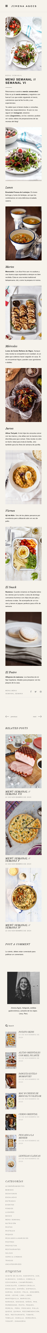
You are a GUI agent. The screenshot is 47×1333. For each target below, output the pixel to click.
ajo (37, 1276)
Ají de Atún (10, 515)
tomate (30, 1315)
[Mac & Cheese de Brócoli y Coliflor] (10, 1101)
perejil (9, 1308)
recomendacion (30, 1311)
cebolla (30, 1279)
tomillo (9, 1318)
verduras (30, 1318)
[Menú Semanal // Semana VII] (23, 761)
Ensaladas (11, 1197)
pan (35, 1302)
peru (17, 1308)
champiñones (26, 1282)
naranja (9, 1302)
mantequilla (12, 1298)
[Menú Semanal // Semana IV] (23, 895)
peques (30, 1305)
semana (19, 693)
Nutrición (10, 1223)
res (7, 1315)
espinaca (31, 1289)
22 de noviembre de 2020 (18, 797)
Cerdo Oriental (28, 1114)
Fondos (9, 1208)
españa (21, 1289)
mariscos (25, 1298)
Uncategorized (13, 1264)
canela (21, 1279)
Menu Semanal (13, 75)
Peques (9, 1234)
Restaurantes (13, 1249)
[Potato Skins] (10, 1040)
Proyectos (11, 1246)
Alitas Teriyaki (11, 433)
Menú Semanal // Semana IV (17, 926)
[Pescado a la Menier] (10, 1143)
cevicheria (11, 1282)
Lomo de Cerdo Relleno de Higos (19, 351)
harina (9, 1292)
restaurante (18, 1315)
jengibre (34, 1292)
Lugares (9, 1212)
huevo (17, 1292)
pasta (22, 1305)
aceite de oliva (13, 1276)
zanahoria (20, 1321)
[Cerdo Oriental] (10, 1122)
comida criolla (26, 1285)
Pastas (9, 1227)
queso (8, 1311)
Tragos (9, 1260)
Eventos (9, 1205)
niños (29, 1302)
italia (25, 1292)
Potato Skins (26, 1032)
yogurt (9, 1321)
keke (7, 1295)
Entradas (10, 1201)
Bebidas (9, 1190)
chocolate (11, 1285)
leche (15, 1295)
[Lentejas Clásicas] (10, 1164)
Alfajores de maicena (14, 677)
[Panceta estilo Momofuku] (10, 1080)
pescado (26, 1308)
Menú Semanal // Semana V (17, 859)
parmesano (11, 1305)
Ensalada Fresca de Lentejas (17, 192)
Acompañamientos (14, 1186)
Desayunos (11, 1194)
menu (8, 690)
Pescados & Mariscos (16, 1238)
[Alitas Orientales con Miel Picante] (10, 1060)
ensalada (10, 1289)
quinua (17, 1311)
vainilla (19, 1318)
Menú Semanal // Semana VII (17, 792)
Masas (8, 1216)
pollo (35, 1308)
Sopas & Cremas (13, 1257)
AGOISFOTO (28, 1276)
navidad (20, 1302)
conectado (27, 951)
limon (29, 1295)
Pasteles (10, 1231)
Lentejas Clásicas (29, 1156)
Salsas (9, 1253)
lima (22, 1295)
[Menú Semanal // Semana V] (23, 828)
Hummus (9, 592)
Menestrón (9, 271)
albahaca (10, 1279)
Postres (9, 1242)
